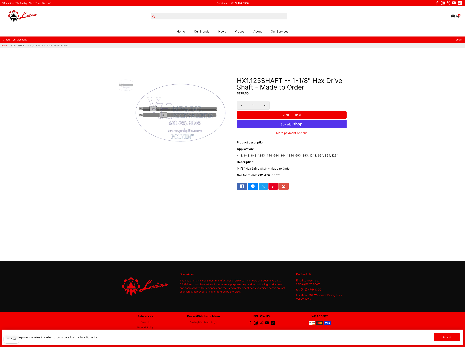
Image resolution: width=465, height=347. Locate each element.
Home (181, 31)
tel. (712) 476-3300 (308, 289)
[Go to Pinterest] (273, 186)
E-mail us (222, 3)
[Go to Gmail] (283, 186)
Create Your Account (15, 39)
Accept (447, 337)
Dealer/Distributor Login (203, 322)
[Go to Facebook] (437, 3)
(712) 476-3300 (240, 3)
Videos (239, 31)
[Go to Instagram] (442, 3)
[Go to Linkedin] (460, 3)
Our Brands (201, 31)
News (222, 31)
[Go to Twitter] (448, 3)
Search (145, 322)
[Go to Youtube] (454, 3)
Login (459, 39)
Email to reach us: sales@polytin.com (308, 282)
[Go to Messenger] (253, 186)
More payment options (291, 133)
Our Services (279, 31)
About (257, 31)
